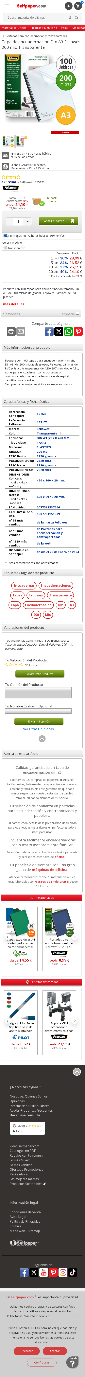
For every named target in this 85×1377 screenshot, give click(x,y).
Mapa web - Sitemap (25, 1231)
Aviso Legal (18, 1216)
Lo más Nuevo (20, 1160)
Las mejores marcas (24, 1179)
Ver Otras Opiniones (38, 729)
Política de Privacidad (25, 1221)
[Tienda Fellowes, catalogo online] (11, 191)
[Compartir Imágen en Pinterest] (78, 332)
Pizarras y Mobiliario (44, 28)
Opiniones (17, 1101)
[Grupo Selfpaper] (24, 1246)
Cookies (15, 1226)
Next (74, 937)
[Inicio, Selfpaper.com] (31, 6)
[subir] (42, 741)
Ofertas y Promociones (26, 1169)
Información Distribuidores (29, 1106)
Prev (8, 937)
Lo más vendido (21, 1165)
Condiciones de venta (25, 1212)
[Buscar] (76, 18)
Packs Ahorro (19, 1174)
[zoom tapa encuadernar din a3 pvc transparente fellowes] (21, 141)
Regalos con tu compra (26, 1155)
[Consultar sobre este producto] (20, 332)
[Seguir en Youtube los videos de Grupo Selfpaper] (43, 1272)
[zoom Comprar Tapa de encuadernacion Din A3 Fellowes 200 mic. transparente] (8, 141)
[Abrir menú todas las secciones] (7, 6)
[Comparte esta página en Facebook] (49, 332)
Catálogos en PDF (23, 1150)
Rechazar (27, 1351)
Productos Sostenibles (26, 1184)
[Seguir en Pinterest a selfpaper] (53, 1273)
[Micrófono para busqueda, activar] (70, 17)
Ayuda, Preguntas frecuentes (31, 1110)
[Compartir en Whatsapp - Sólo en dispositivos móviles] (68, 332)
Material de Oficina (14, 28)
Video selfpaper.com (24, 1146)
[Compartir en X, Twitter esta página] (58, 332)
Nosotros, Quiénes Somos (29, 1096)
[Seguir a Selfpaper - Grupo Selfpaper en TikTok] (72, 1272)
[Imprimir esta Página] (11, 332)
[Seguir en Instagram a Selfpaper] (63, 1273)
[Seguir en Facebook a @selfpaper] (24, 1273)
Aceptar (55, 1351)
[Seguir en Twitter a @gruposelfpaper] (33, 1272)
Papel (65, 28)
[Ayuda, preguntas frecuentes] (72, 1368)
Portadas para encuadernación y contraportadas (36, 36)
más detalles (13, 304)
